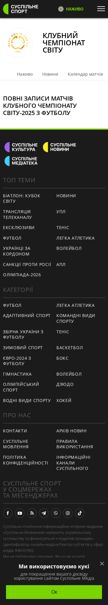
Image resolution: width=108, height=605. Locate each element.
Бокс (62, 358)
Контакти (15, 431)
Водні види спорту (27, 400)
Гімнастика (17, 374)
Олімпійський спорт (21, 387)
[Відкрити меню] (102, 8)
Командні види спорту (75, 318)
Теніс (62, 227)
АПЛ (61, 264)
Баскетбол (69, 347)
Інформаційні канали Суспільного (73, 462)
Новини (50, 74)
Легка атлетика (75, 238)
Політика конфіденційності (25, 460)
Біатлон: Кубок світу (21, 198)
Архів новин (71, 431)
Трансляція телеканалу (17, 214)
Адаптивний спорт (27, 315)
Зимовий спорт (23, 347)
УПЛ (61, 211)
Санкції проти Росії (27, 264)
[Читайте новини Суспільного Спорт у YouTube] (20, 513)
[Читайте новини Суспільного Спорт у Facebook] (8, 513)
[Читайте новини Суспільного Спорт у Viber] (56, 513)
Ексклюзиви (19, 227)
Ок (54, 591)
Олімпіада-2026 (22, 274)
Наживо (25, 74)
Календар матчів (85, 74)
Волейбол (69, 248)
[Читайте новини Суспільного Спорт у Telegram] (44, 513)
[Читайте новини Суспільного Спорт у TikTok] (80, 513)
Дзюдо (65, 384)
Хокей (64, 400)
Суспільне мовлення (16, 444)
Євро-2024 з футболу (17, 361)
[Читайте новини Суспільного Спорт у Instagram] (68, 513)
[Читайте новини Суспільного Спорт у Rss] (32, 513)
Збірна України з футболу (23, 334)
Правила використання (74, 444)
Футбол (12, 238)
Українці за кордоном (17, 251)
